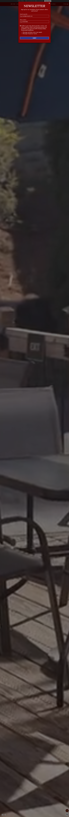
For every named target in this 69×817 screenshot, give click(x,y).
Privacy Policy (42, 28)
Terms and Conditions (27, 30)
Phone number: (23, 19)
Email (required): (23, 14)
